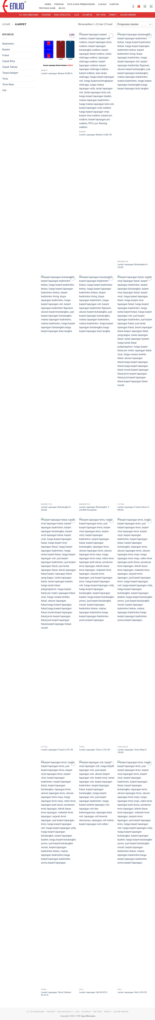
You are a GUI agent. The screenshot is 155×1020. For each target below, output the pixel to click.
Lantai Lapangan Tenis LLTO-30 (94, 749)
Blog (62, 8)
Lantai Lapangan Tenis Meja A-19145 (132, 751)
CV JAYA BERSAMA (28, 15)
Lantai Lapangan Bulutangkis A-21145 (132, 265)
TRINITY (113, 15)
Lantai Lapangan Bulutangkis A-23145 (56, 508)
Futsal (5, 55)
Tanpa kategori (10, 73)
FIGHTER (46, 15)
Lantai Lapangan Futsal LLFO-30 (57, 749)
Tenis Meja (8, 84)
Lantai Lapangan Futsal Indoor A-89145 (133, 508)
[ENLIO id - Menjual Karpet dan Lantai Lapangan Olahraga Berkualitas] (17, 6)
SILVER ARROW (128, 15)
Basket (6, 49)
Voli (4, 90)
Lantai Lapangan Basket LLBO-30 (95, 134)
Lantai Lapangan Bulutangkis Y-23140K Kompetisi (94, 508)
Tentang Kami (47, 8)
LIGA (76, 15)
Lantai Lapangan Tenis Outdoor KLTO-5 (56, 993)
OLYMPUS (87, 15)
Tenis (5, 78)
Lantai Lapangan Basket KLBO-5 (57, 73)
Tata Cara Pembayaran (81, 4)
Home (48, 4)
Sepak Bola (8, 61)
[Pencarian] (40, 4)
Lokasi (102, 4)
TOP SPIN (101, 15)
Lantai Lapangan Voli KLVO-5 (93, 992)
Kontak (114, 4)
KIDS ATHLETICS (62, 15)
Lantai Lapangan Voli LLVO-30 (132, 992)
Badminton (8, 43)
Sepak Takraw (10, 67)
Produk (59, 4)
